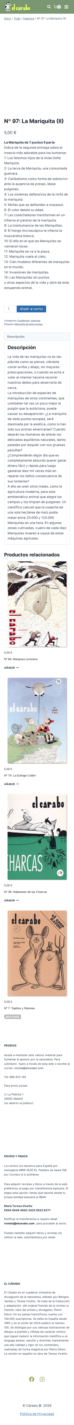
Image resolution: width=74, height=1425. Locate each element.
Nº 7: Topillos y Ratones (19, 1008)
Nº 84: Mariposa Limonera (21, 659)
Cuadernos (24, 320)
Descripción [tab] (16, 336)
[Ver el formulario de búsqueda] (49, 7)
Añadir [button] (9, 667)
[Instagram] (42, 1379)
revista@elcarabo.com (28, 1068)
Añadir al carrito (31, 309)
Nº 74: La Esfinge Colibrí (20, 775)
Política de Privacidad (37, 1414)
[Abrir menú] (66, 7)
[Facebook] (32, 1379)
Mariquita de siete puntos (29, 324)
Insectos (35, 320)
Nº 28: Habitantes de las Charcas (25, 892)
